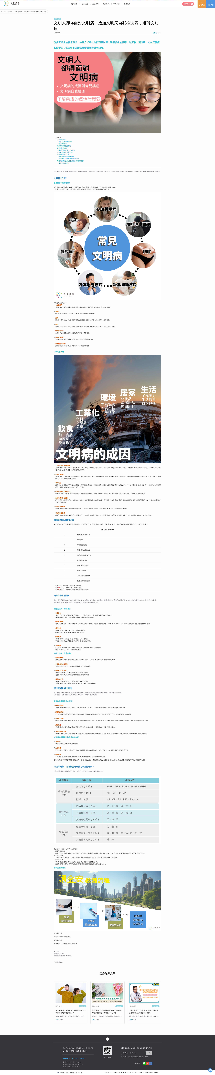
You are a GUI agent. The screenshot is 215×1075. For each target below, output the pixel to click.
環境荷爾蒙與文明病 (63, 154)
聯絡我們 (210, 5)
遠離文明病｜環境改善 (65, 152)
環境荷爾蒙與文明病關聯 (66, 156)
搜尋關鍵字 (187, 4)
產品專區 (95, 4)
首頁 (4, 11)
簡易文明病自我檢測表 (64, 146)
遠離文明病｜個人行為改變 (67, 150)
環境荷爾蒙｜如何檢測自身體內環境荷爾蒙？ (70, 161)
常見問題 (116, 4)
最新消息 (85, 4)
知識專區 (106, 4)
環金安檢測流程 (63, 163)
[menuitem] (74, 4)
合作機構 (127, 4)
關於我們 (74, 4)
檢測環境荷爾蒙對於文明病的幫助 (69, 159)
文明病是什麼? (61, 139)
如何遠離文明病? (62, 148)
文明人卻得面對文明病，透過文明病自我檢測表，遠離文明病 (30, 11)
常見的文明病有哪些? (65, 141)
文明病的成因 (63, 143)
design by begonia (151, 1072)
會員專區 (202, 5)
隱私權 (84, 1051)
